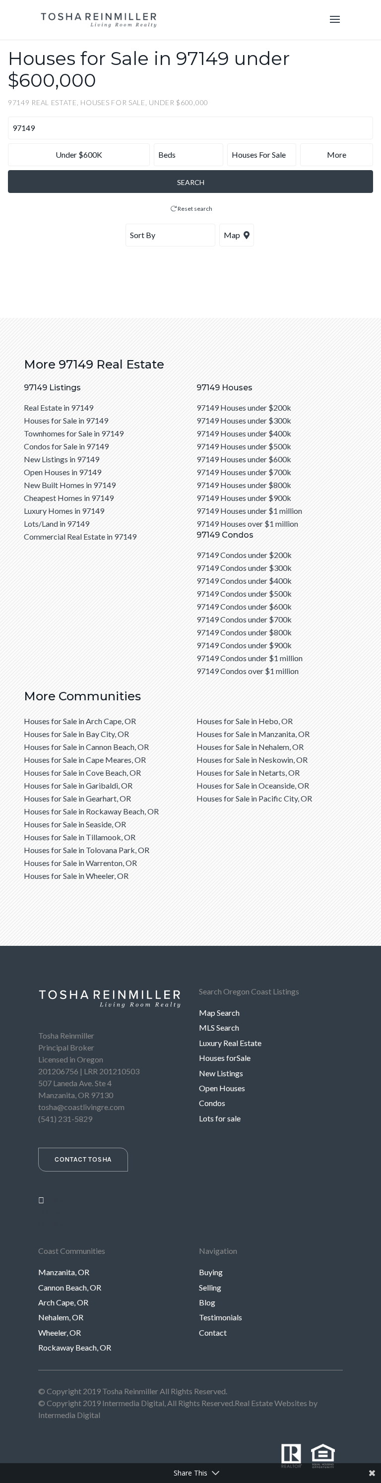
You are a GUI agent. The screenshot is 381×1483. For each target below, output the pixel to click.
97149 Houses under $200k (243, 407)
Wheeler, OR (59, 1332)
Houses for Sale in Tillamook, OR (79, 837)
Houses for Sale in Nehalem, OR (250, 746)
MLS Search (219, 1027)
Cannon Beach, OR (69, 1287)
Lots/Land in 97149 (56, 523)
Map (233, 235)
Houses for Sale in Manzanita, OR (253, 734)
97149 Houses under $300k (243, 420)
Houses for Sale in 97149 (66, 420)
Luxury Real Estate (230, 1043)
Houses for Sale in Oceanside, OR (252, 785)
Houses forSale (225, 1057)
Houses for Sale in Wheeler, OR (76, 875)
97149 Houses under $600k (243, 459)
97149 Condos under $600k (244, 606)
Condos (212, 1103)
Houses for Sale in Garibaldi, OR (78, 785)
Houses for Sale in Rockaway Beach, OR (91, 811)
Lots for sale (220, 1118)
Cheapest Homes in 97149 (69, 497)
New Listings (221, 1073)
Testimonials (220, 1317)
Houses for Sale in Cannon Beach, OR (86, 746)
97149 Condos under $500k (244, 593)
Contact (213, 1332)
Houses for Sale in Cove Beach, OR (82, 772)
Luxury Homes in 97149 (64, 510)
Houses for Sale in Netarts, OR (248, 772)
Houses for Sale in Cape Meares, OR (85, 759)
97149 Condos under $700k (244, 619)
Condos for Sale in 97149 (66, 446)
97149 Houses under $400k (243, 433)
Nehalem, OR (60, 1317)
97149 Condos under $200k (244, 554)
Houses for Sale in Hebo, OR (244, 721)
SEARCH (190, 182)
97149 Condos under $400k (244, 580)
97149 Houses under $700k (243, 472)
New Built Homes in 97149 (70, 485)
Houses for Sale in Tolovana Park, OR (86, 850)
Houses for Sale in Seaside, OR (75, 824)
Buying (211, 1272)
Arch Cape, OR (63, 1302)
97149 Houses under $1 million (249, 510)
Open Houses (222, 1088)
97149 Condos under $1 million (249, 658)
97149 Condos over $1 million (247, 671)
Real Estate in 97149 (58, 407)
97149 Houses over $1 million (247, 523)
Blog (207, 1302)
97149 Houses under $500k (243, 446)
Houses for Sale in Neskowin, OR (252, 759)
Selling (210, 1287)
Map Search (219, 1012)
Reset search (194, 208)
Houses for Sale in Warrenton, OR (80, 862)
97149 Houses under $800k (243, 485)
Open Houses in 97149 (62, 472)
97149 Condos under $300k (244, 567)
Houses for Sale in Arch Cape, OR (80, 721)
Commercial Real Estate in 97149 (80, 536)
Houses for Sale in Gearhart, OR (77, 798)
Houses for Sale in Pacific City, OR (254, 798)
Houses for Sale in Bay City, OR (76, 734)
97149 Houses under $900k (243, 497)
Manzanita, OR (63, 1272)
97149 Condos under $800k (244, 632)
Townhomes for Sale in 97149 (74, 433)
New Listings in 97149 (61, 459)
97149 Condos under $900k (244, 645)
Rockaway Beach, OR (74, 1347)
